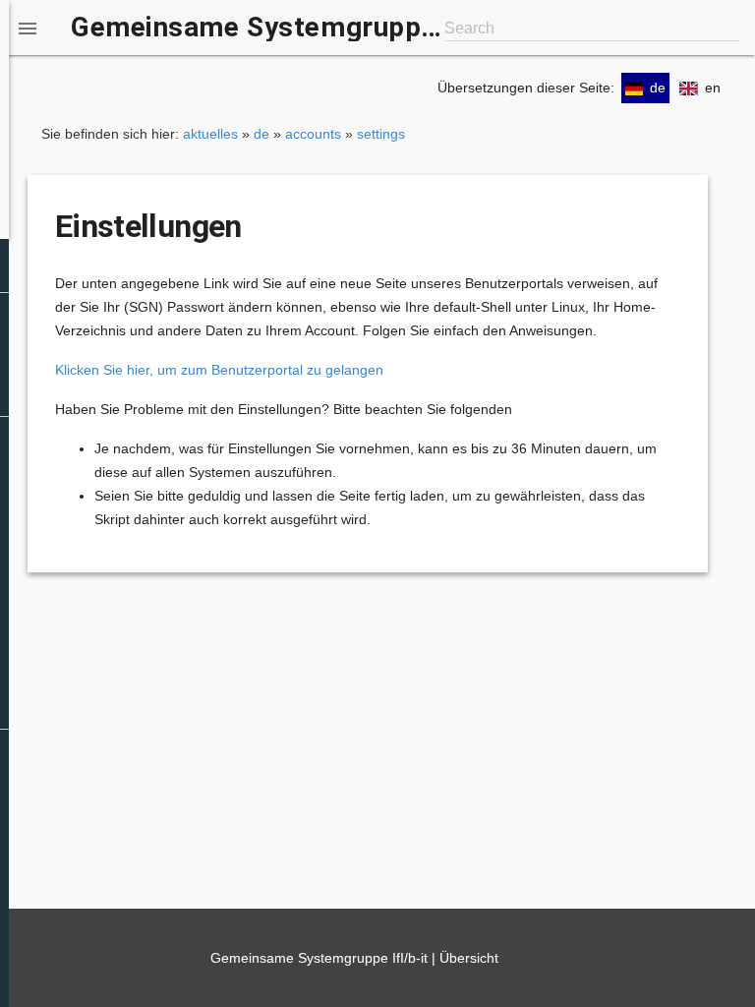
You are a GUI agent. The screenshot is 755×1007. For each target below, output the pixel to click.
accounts (313, 134)
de (261, 134)
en (713, 87)
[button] (27, 27)
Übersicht (468, 958)
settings (381, 134)
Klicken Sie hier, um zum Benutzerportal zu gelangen (219, 370)
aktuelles (210, 134)
